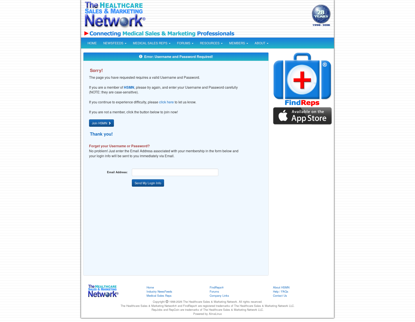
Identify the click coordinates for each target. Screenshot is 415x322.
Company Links (219, 295)
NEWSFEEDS (113, 43)
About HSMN (281, 287)
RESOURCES (210, 43)
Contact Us (280, 295)
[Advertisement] (228, 16)
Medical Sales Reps (159, 295)
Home (150, 287)
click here (166, 101)
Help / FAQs (280, 291)
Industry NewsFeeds (159, 291)
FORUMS (184, 43)
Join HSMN (100, 123)
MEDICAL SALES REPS (150, 43)
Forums (214, 291)
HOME (92, 43)
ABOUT (260, 43)
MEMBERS (237, 43)
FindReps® (217, 287)
